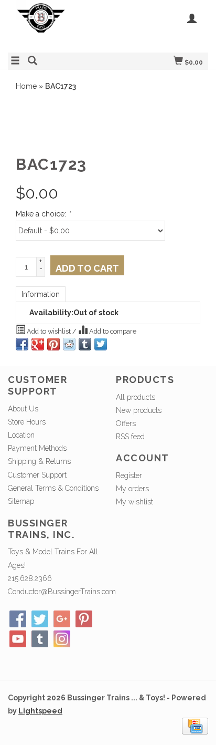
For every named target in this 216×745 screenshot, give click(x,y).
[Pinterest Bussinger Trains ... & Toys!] (83, 619)
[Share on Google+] (37, 344)
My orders (132, 488)
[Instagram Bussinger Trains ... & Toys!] (61, 638)
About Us (23, 409)
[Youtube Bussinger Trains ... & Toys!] (17, 638)
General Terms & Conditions (53, 488)
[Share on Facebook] (22, 344)
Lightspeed (40, 711)
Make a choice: (43, 214)
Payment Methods (37, 448)
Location (21, 435)
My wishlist (134, 502)
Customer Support (37, 475)
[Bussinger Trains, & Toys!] (58, 25)
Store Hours (27, 422)
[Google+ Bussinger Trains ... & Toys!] (61, 619)
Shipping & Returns (39, 461)
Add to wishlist (48, 331)
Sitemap (21, 501)
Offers (126, 423)
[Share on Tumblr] (85, 344)
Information (40, 294)
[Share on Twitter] (100, 344)
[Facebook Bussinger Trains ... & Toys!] (17, 619)
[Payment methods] (195, 725)
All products (135, 397)
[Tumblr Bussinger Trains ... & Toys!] (39, 638)
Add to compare (112, 331)
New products (138, 410)
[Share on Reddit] (69, 344)
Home (26, 86)
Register (129, 475)
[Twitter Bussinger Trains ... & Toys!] (39, 619)
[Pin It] (53, 344)
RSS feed (130, 436)
